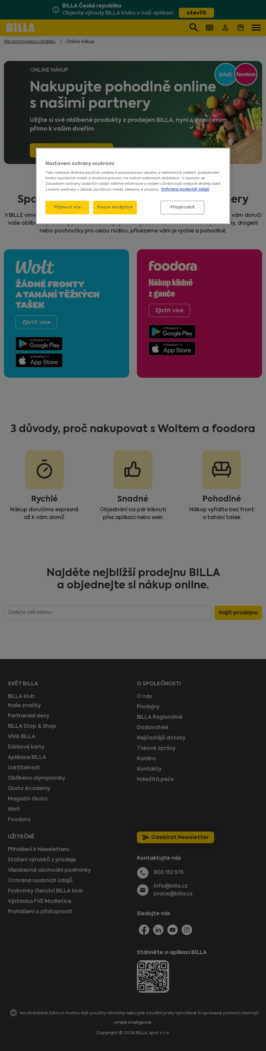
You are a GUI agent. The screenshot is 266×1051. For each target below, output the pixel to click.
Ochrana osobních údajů (185, 189)
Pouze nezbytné (115, 207)
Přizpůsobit (182, 207)
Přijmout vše (67, 207)
